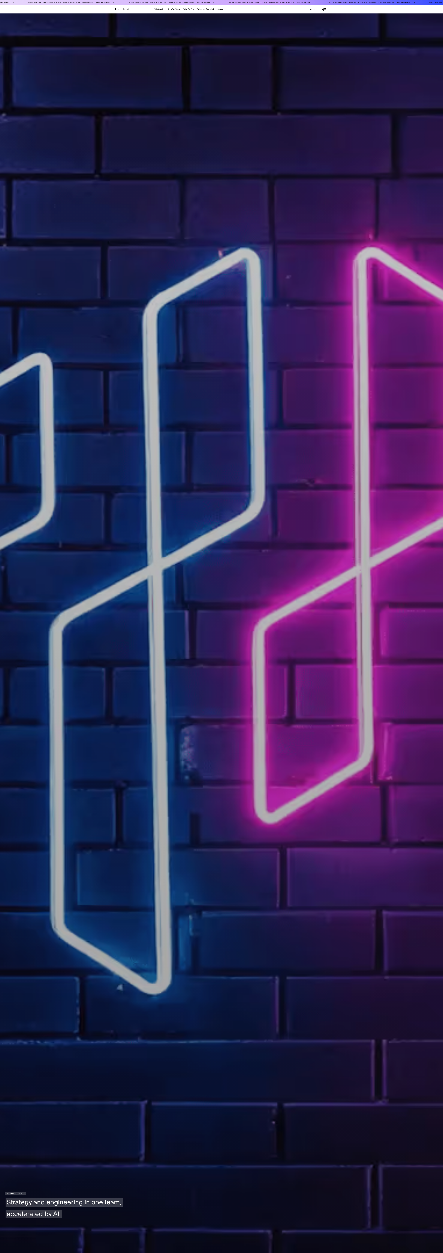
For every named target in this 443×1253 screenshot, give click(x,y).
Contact (313, 9)
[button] (159, 9)
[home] (122, 9)
